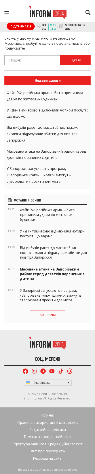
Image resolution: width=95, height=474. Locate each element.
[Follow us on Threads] (69, 371)
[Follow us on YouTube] (52, 371)
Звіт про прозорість (47, 451)
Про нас (47, 415)
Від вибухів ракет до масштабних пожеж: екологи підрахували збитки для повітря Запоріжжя (42, 134)
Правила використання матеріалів (47, 422)
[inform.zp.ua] (47, 13)
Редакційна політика (47, 429)
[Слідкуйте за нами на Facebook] (25, 371)
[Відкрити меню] (6, 13)
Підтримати (20, 26)
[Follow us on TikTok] (60, 371)
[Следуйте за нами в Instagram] (34, 371)
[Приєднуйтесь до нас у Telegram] (43, 371)
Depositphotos (67, 470)
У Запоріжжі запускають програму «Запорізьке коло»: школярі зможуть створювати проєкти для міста (39, 175)
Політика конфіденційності (47, 436)
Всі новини (48, 315)
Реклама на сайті (47, 458)
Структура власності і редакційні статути (47, 443)
